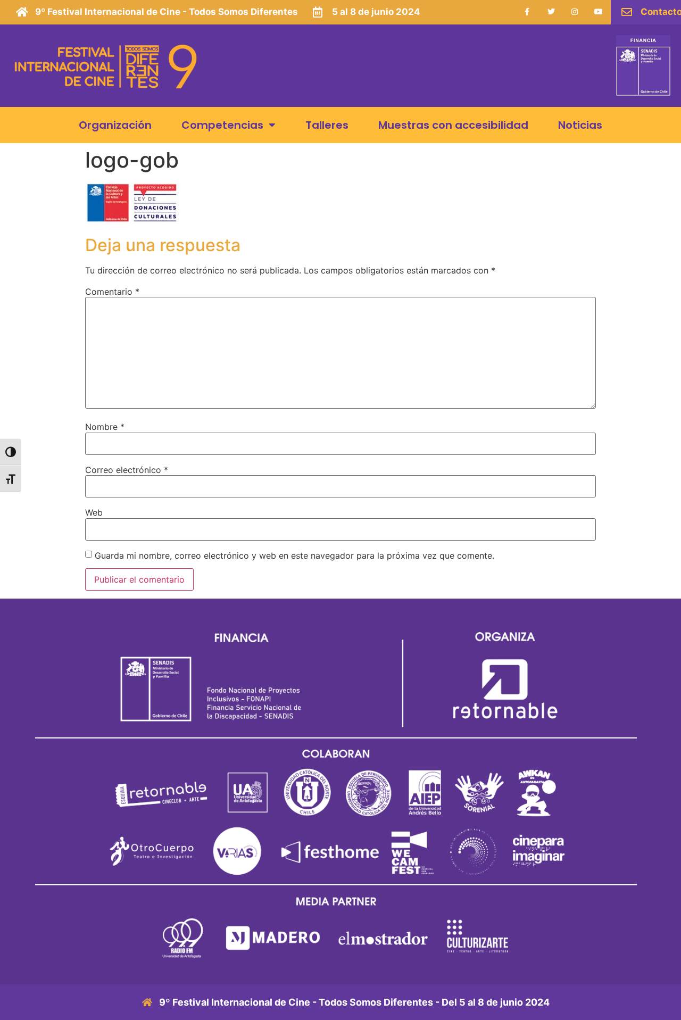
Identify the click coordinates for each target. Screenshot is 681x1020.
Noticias (580, 125)
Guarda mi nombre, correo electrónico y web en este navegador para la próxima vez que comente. (294, 555)
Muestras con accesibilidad (453, 125)
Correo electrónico (126, 470)
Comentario (112, 291)
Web (94, 512)
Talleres (326, 125)
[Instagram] (575, 12)
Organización (115, 125)
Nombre (104, 426)
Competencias (222, 125)
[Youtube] (599, 12)
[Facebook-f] (527, 12)
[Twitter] (551, 12)
